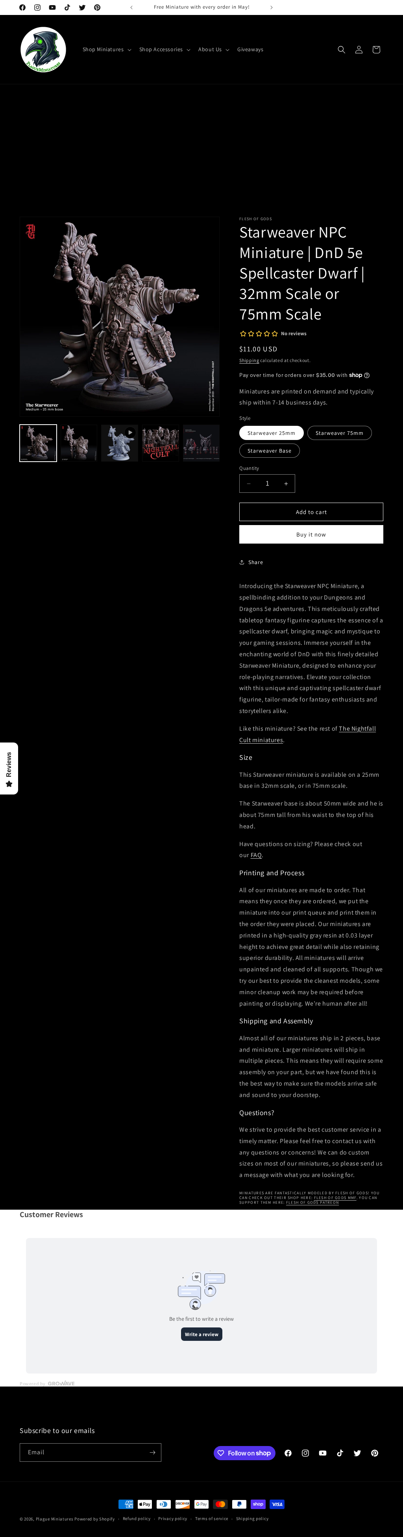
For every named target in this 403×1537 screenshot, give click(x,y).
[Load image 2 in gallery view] (79, 443)
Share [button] (255, 562)
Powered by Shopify (94, 1519)
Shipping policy (252, 1518)
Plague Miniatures (55, 1519)
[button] (106, 49)
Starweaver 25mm (272, 432)
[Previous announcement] (131, 7)
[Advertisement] (201, 157)
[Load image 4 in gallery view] (201, 443)
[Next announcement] (271, 7)
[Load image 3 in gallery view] (160, 443)
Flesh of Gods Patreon (312, 1202)
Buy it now (311, 534)
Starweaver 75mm (340, 432)
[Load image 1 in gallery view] (38, 443)
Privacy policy (172, 1518)
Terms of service (211, 1518)
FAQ (256, 855)
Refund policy (137, 1518)
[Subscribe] (152, 1452)
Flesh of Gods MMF (335, 1197)
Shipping (249, 360)
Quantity (249, 468)
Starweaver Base (270, 450)
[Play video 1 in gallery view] (119, 443)
